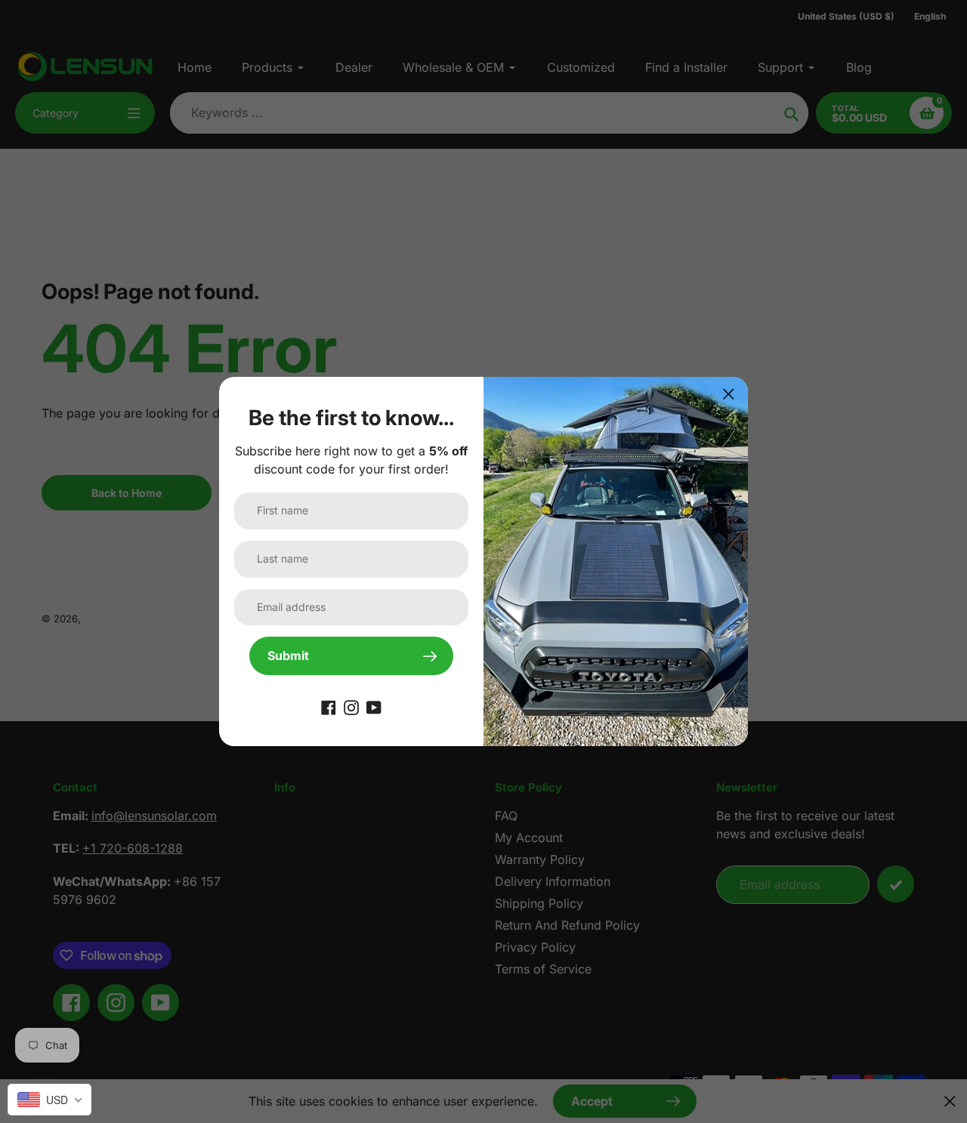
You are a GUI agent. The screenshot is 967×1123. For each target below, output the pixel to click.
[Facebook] (328, 706)
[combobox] (49, 1099)
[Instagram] (351, 706)
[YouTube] (374, 706)
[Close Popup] (728, 393)
